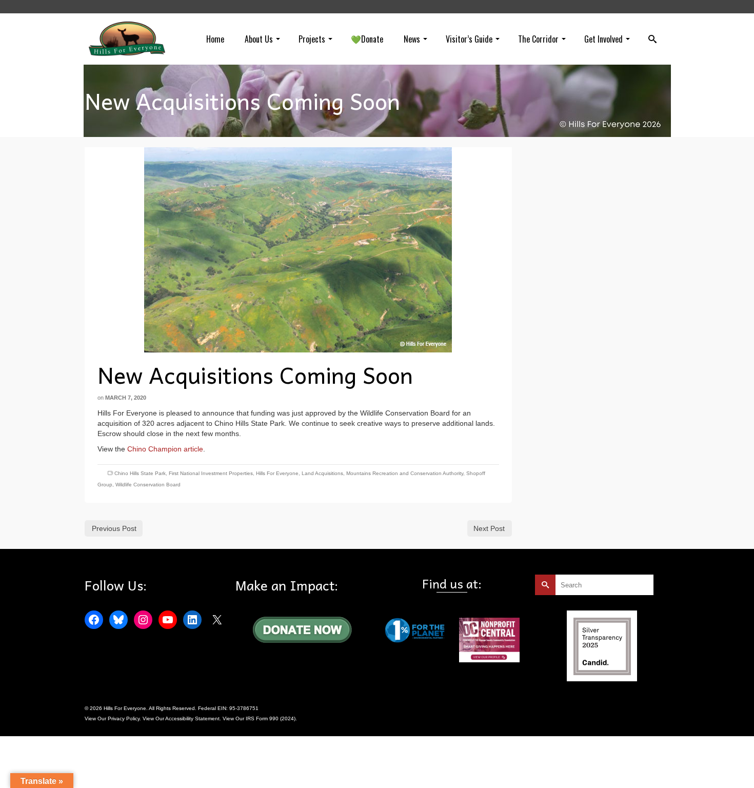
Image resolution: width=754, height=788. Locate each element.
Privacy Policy (124, 718)
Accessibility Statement (192, 718)
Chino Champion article (165, 449)
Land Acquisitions (322, 473)
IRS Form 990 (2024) (270, 718)
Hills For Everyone (277, 473)
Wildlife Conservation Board (148, 484)
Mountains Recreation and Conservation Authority (404, 473)
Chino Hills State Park (140, 473)
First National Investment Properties (211, 473)
